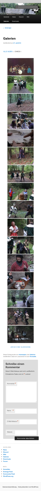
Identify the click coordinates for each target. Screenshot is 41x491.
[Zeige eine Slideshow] (21, 347)
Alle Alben (7, 51)
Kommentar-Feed (9, 474)
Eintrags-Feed (8, 472)
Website (9, 432)
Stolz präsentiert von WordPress (28, 487)
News (14, 17)
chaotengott (22, 354)
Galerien (6, 21)
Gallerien (32, 354)
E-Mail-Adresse (12, 421)
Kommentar (11, 383)
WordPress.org (8, 476)
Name (10, 410)
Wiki (28, 17)
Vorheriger (7, 28)
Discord (21, 17)
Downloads (15, 21)
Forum (5, 461)
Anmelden (6, 469)
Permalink (33, 356)
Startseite (6, 17)
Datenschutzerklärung (10, 487)
